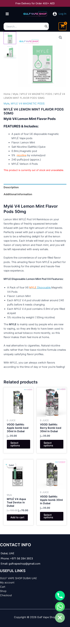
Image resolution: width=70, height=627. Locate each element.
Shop (3, 591)
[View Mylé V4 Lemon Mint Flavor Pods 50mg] (10, 38)
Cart (2, 586)
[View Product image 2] (10, 52)
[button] (60, 37)
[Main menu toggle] (7, 13)
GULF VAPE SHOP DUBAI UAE (18, 578)
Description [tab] (11, 187)
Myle (15, 94)
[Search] (46, 26)
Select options (15, 444)
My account (7, 582)
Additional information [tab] (18, 194)
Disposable (40, 287)
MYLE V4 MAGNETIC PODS (36, 94)
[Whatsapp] (60, 607)
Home (7, 94)
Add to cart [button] (17, 517)
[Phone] (60, 595)
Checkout (6, 595)
